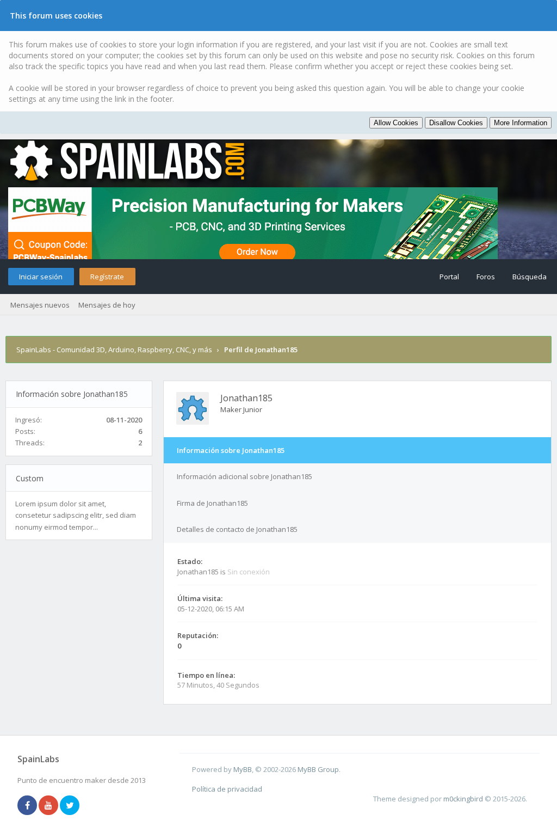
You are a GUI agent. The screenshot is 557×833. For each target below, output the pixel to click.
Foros (485, 276)
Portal (449, 276)
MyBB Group (318, 769)
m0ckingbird (463, 799)
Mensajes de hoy (106, 305)
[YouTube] (48, 806)
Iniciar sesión (41, 276)
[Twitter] (69, 806)
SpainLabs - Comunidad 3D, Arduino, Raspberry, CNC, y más (114, 349)
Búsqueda (529, 276)
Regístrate (107, 276)
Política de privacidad (227, 789)
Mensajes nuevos (40, 305)
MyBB (242, 769)
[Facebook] (27, 806)
